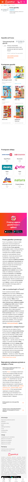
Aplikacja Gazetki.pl (5, 426)
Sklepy (5, 5)
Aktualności (4, 432)
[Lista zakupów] (21, 2)
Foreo (9, 5)
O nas (2, 428)
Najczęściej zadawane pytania (8, 419)
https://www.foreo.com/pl (9, 357)
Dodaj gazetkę (4, 430)
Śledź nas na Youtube (6, 442)
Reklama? (3, 421)
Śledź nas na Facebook (6, 438)
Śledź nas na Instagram (6, 440)
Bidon (8, 389)
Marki (2, 425)
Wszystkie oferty (5, 423)
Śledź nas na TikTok (5, 443)
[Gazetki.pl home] (10, 1)
